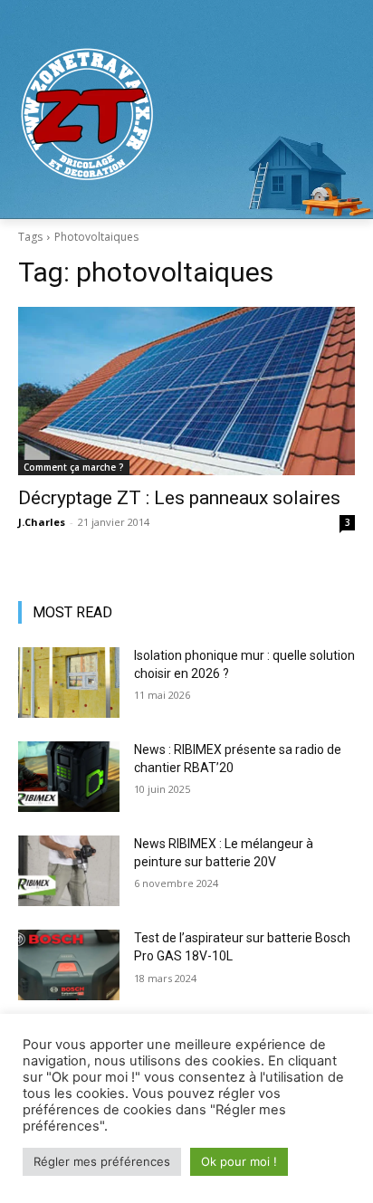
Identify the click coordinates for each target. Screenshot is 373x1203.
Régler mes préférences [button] (101, 1161)
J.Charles (41, 522)
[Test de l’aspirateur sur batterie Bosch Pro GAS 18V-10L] (69, 965)
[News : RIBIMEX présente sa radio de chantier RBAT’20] (69, 776)
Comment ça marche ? (74, 467)
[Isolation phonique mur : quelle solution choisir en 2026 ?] (69, 682)
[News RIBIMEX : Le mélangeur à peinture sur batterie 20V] (69, 870)
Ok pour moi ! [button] (239, 1161)
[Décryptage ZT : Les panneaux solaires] (186, 391)
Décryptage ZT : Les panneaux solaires (179, 498)
